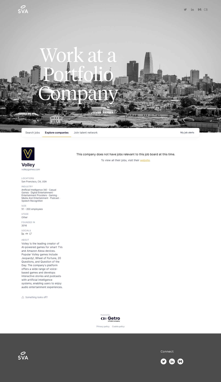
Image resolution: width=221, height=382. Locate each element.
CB (206, 10)
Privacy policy (103, 326)
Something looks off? (36, 297)
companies (57, 132)
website (145, 160)
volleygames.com (31, 169)
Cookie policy (118, 326)
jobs (32, 132)
